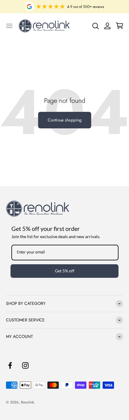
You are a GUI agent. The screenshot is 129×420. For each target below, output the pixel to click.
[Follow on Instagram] (25, 365)
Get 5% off (64, 270)
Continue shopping (65, 120)
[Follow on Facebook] (10, 365)
